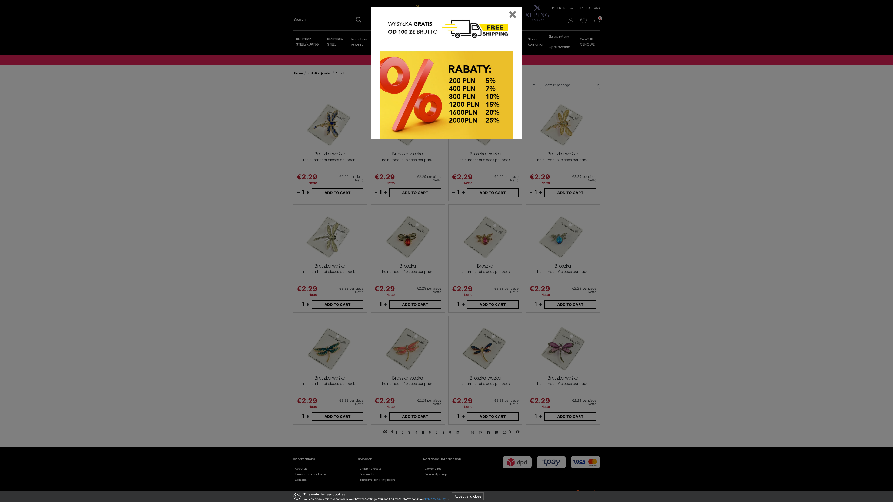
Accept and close (468, 496)
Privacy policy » (436, 499)
